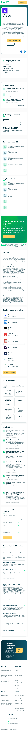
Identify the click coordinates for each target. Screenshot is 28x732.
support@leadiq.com (14, 721)
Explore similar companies (9, 372)
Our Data (17, 685)
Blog (16, 672)
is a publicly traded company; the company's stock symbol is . (13, 564)
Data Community (19, 682)
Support (16, 677)
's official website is (13, 571)
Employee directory (12, 47)
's (13, 579)
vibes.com (16, 572)
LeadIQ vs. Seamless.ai (20, 705)
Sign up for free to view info (14, 40)
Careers (16, 680)
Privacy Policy (4, 695)
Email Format (11, 44)
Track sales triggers (5, 672)
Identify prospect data (6, 670)
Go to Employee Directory (19, 212)
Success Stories (5, 681)
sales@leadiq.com (14, 723)
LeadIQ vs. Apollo (19, 698)
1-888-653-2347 (13, 718)
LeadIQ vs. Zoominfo (19, 695)
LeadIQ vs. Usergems (19, 708)
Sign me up (9, 237)
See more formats (8, 537)
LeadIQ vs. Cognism (19, 703)
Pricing (16, 670)
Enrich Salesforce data (6, 679)
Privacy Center (18, 688)
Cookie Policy (4, 698)
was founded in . (8, 631)
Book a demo (19, 650)
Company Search (18, 675)
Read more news (21, 105)
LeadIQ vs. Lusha (18, 700)
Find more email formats (18, 616)
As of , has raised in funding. (13, 624)
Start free (22, 2)
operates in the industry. (13, 600)
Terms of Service (5, 700)
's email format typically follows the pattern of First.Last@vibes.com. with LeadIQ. (14, 615)
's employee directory (13, 593)
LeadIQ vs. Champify (19, 710)
